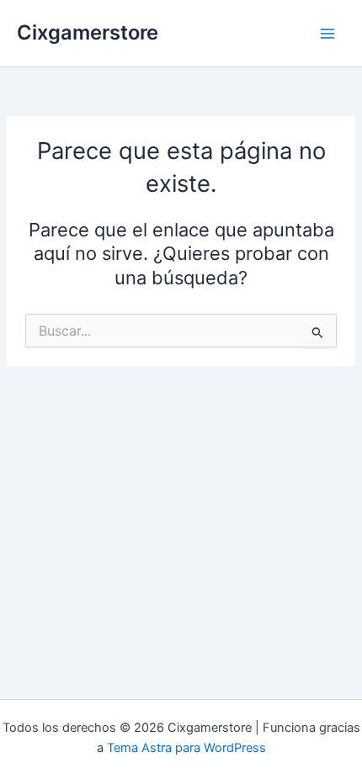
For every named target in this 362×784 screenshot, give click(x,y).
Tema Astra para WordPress (186, 747)
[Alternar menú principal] (327, 33)
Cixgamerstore (87, 32)
